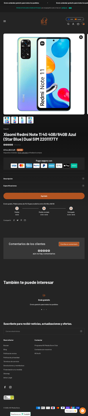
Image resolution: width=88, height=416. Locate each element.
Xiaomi (6, 129)
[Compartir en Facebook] (14, 220)
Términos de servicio (11, 361)
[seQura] (44, 6)
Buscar (6, 345)
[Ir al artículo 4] (30, 120)
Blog (5, 349)
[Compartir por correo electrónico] (25, 220)
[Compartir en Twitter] (17, 220)
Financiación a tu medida (12, 370)
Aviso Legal (7, 378)
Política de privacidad (11, 357)
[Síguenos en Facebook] (4, 387)
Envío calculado (23, 153)
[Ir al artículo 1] (6, 120)
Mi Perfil (38, 353)
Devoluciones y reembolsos (13, 365)
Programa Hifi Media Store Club (46, 345)
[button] (75, 19)
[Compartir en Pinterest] (21, 220)
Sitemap (6, 373)
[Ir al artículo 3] (22, 120)
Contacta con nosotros (43, 349)
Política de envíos (10, 353)
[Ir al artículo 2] (14, 120)
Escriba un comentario (69, 244)
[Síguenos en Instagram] (10, 387)
